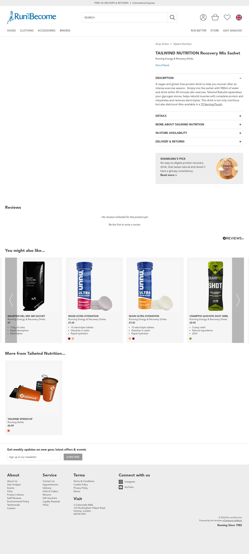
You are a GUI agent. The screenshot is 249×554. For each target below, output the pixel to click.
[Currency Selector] (239, 18)
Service (50, 475)
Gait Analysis (232, 30)
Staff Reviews (14, 498)
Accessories (46, 30)
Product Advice (15, 494)
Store (215, 30)
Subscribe (73, 457)
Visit (78, 499)
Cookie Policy (81, 484)
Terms (79, 475)
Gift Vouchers (50, 498)
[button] (124, 224)
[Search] (172, 17)
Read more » (168, 175)
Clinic (10, 491)
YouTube (129, 487)
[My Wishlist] (227, 17)
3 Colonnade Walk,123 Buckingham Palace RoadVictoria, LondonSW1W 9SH (89, 509)
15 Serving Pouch (211, 104)
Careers (11, 508)
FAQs (46, 504)
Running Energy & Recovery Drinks (174, 58)
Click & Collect (50, 491)
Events (10, 488)
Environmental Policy (18, 501)
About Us (12, 481)
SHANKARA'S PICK (173, 159)
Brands (65, 30)
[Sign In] (203, 17)
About (13, 475)
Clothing (27, 30)
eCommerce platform (232, 520)
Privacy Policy (81, 488)
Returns (47, 494)
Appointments (50, 484)
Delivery (47, 488)
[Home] (31, 17)
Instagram (129, 481)
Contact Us (49, 481)
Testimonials (13, 504)
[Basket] (215, 17)
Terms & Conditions (84, 481)
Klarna (77, 491)
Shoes (11, 30)
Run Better (198, 30)
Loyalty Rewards (51, 501)
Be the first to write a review (124, 224)
